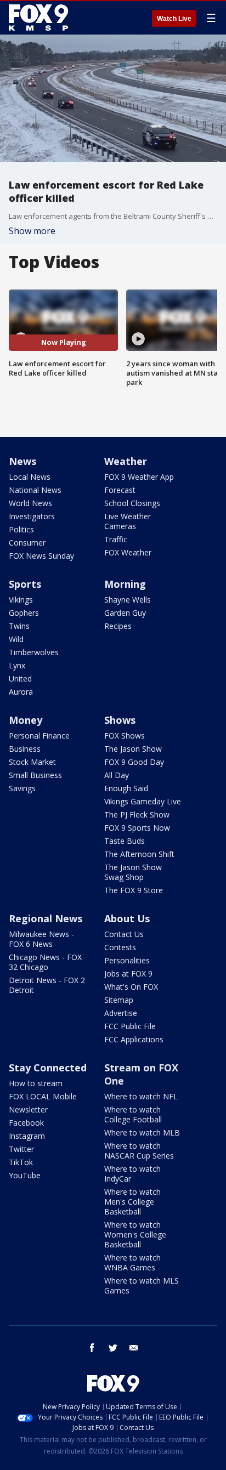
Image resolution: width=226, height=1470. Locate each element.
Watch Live (174, 18)
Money (25, 720)
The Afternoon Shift (139, 854)
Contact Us (124, 934)
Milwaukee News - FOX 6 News (41, 939)
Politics (21, 529)
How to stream (36, 1083)
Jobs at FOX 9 (128, 973)
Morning (125, 584)
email (134, 1348)
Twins (19, 626)
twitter (113, 1348)
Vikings (21, 599)
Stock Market (32, 762)
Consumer (27, 542)
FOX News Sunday (41, 555)
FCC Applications (133, 1039)
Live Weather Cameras (127, 521)
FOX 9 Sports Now (137, 827)
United (20, 678)
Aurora (21, 691)
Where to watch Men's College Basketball (132, 1202)
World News (30, 503)
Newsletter (28, 1109)
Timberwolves (34, 652)
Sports (25, 584)
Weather (125, 461)
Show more (32, 231)
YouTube (25, 1175)
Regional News (45, 918)
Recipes (118, 626)
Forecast (119, 490)
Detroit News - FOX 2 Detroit (47, 985)
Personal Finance (39, 735)
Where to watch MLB (142, 1132)
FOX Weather (127, 552)
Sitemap (118, 1000)
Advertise (120, 1013)
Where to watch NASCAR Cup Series (139, 1150)
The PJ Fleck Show (137, 814)
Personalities (127, 960)
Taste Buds (124, 841)
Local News (29, 477)
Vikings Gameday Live (142, 801)
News (22, 461)
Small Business (35, 775)
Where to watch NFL (141, 1096)
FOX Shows (124, 735)
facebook (92, 1348)
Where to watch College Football (133, 1114)
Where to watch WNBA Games (132, 1262)
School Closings (132, 503)
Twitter (21, 1149)
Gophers (24, 613)
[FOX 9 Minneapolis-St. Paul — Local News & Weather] (40, 17)
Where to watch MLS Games (141, 1285)
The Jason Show (133, 748)
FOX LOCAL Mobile (43, 1096)
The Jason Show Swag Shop (133, 872)
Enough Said (126, 788)
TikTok (21, 1162)
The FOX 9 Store (133, 890)
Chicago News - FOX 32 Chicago (45, 962)
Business (25, 748)
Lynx (17, 665)
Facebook (26, 1122)
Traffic (115, 539)
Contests (120, 947)
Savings (22, 788)
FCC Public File (130, 1026)
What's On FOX (131, 986)
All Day (116, 775)
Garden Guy (125, 613)
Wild (16, 639)
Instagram (27, 1136)
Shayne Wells (127, 599)
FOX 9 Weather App (139, 477)
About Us (127, 918)
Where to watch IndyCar (132, 1173)
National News (35, 490)
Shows (119, 720)
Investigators (32, 516)
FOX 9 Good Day (134, 762)
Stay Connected (48, 1067)
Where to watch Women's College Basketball (135, 1234)
